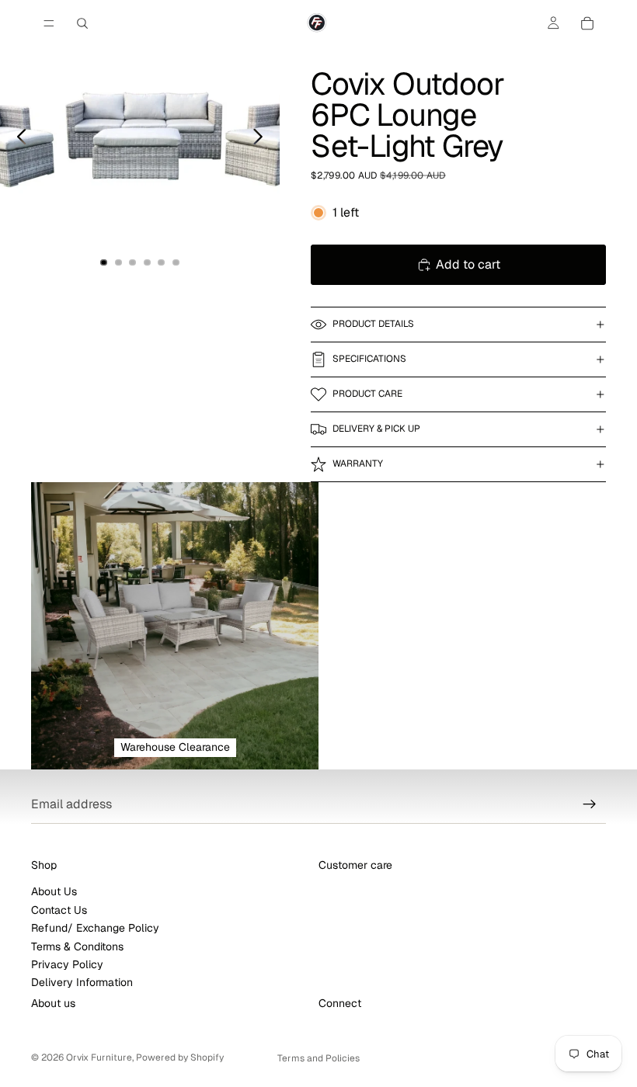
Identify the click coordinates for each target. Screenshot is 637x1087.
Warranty (357, 463)
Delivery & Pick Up (376, 428)
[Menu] (49, 23)
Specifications (369, 358)
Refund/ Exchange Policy (95, 928)
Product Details (373, 324)
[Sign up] (589, 804)
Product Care (367, 393)
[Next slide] (262, 140)
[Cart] (587, 23)
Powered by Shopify (180, 1057)
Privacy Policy (67, 964)
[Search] (82, 23)
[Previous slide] (17, 140)
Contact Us (59, 910)
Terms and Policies (318, 1058)
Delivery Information (82, 982)
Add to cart (468, 264)
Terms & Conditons (77, 946)
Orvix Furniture (99, 1057)
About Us (54, 891)
